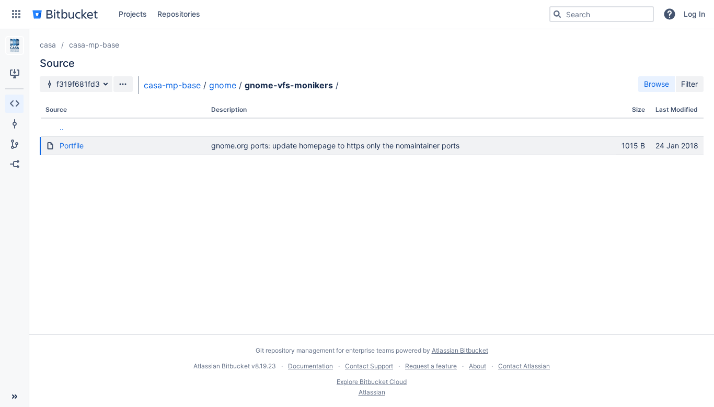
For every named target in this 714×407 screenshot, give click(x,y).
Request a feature (431, 366)
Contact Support (369, 366)
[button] (16, 14)
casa (48, 44)
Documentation (310, 366)
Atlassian (372, 392)
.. (62, 127)
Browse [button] (656, 83)
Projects (133, 13)
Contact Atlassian (524, 366)
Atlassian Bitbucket (460, 350)
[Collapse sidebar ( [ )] (14, 396)
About (477, 366)
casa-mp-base (94, 44)
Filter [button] (689, 83)
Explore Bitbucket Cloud (372, 382)
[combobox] (601, 14)
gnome (222, 85)
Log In (694, 13)
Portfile (72, 145)
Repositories (178, 13)
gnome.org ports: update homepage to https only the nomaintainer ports (335, 145)
